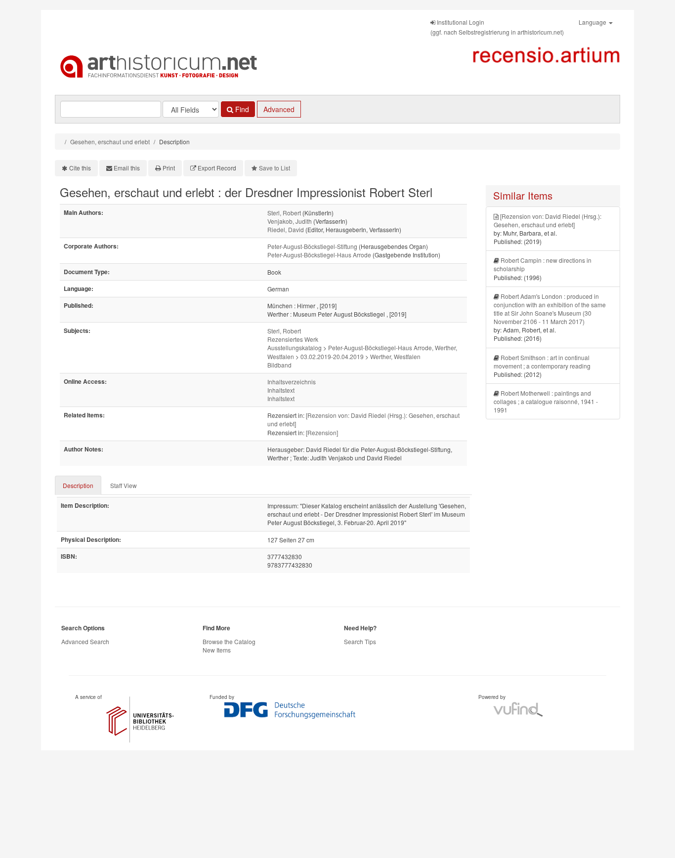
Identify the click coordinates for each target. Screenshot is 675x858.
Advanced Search (85, 641)
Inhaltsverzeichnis (291, 381)
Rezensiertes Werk (292, 339)
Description (78, 485)
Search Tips (360, 641)
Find (241, 109)
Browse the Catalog (229, 641)
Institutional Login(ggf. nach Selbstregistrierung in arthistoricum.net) (497, 27)
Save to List (274, 167)
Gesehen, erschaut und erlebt (110, 141)
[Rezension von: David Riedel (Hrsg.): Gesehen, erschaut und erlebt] (547, 220)
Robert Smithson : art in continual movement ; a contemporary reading (542, 361)
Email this (127, 167)
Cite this (80, 167)
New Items (217, 650)
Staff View (123, 485)
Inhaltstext (281, 390)
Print (169, 167)
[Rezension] (322, 432)
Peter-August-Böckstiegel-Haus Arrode (319, 254)
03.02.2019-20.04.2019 (332, 356)
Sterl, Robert (284, 212)
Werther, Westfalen (395, 356)
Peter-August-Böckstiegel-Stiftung (312, 246)
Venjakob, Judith (289, 221)
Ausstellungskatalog (294, 347)
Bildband (279, 365)
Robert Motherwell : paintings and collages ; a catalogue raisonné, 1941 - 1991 (546, 401)
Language (593, 22)
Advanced (279, 109)
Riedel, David (285, 229)
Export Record (217, 167)
